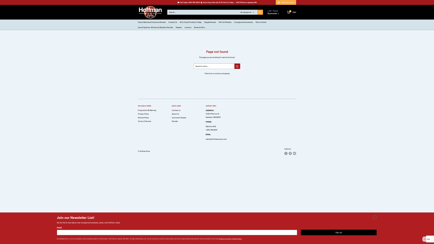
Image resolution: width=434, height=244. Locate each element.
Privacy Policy (143, 114)
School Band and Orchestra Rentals (152, 22)
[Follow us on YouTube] (294, 153)
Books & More (199, 27)
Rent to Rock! (261, 22)
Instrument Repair (179, 117)
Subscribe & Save (287, 2)
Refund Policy (143, 117)
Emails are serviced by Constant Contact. (230, 239)
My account (272, 13)
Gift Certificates (225, 22)
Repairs (179, 27)
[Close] (375, 217)
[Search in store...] (237, 66)
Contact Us (172, 22)
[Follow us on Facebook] (286, 153)
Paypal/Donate (210, 22)
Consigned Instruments (243, 22)
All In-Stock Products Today (191, 22)
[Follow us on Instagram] (290, 153)
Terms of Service (144, 121)
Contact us (176, 110)
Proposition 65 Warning (147, 110)
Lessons (188, 27)
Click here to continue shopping (217, 73)
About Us (175, 114)
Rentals (175, 121)
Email (59, 228)
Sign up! (338, 232)
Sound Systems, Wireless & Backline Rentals (155, 27)
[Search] (260, 12)
